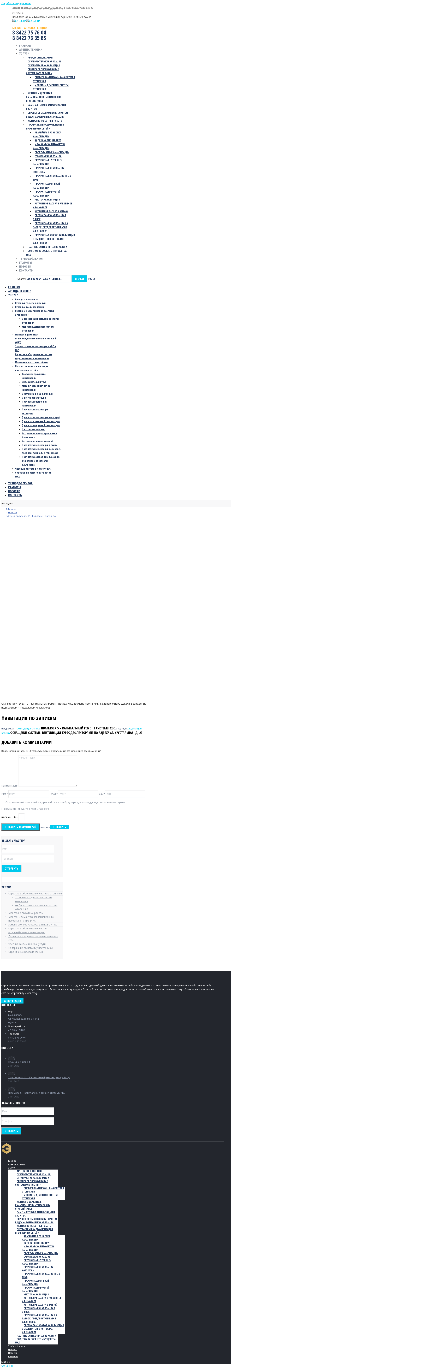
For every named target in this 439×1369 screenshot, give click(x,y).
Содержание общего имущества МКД (30, 947)
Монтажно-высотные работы (25, 912)
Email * (54, 793)
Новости (12, 512)
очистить (45, 827)
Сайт (102, 793)
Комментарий (9, 785)
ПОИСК (91, 278)
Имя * (4, 793)
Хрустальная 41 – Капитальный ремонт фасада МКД (39, 1077)
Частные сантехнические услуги (27, 944)
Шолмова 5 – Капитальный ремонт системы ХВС (36, 1092)
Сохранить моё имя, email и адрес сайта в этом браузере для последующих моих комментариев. (65, 802)
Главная (12, 509)
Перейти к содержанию (16, 3)
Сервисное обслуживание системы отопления (35, 893)
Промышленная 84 (19, 1062)
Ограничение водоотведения (25, 951)
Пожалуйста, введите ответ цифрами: (25, 808)
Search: (21, 278)
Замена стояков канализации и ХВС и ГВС (32, 924)
